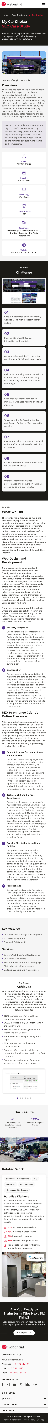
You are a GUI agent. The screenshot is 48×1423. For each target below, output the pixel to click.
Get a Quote (22, 1333)
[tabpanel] (24, 1081)
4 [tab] (25, 1098)
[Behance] (27, 1385)
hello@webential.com (12, 1360)
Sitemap (40, 1420)
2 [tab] (20, 1098)
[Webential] (12, 4)
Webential (18, 1417)
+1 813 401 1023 (15, 1368)
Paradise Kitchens (16, 1196)
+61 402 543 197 (21, 1364)
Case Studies (18, 15)
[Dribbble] (35, 1385)
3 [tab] (23, 1098)
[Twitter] (20, 1385)
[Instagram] (8, 1385)
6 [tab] (30, 1098)
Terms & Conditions (12, 1420)
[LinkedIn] (14, 1385)
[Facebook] (2, 1385)
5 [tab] (28, 1098)
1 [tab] (17, 1098)
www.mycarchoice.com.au (24, 252)
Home (5, 15)
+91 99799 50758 (17, 1372)
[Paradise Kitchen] (24, 1274)
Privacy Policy (29, 1420)
